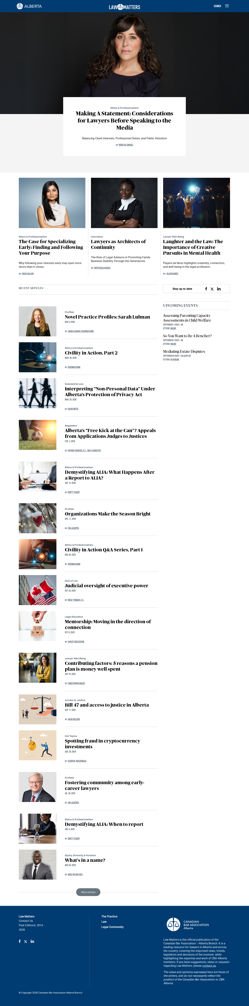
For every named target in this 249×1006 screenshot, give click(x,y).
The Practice (109, 916)
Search (217, 6)
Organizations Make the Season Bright (108, 514)
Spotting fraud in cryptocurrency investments (102, 744)
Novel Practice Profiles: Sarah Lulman (107, 317)
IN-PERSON (174, 359)
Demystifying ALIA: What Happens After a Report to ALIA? (110, 475)
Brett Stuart (74, 492)
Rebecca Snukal (126, 144)
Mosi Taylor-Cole (75, 874)
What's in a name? (85, 860)
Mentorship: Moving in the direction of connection (108, 624)
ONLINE (173, 328)
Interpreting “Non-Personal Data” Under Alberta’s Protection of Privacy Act (110, 392)
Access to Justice (75, 700)
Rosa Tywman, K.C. (76, 599)
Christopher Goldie (76, 683)
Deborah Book (87, 331)
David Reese (73, 408)
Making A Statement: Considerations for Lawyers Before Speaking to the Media (124, 121)
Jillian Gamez (172, 273)
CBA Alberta (73, 528)
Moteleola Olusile (102, 267)
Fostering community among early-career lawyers (104, 785)
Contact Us (26, 920)
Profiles (69, 312)
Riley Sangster (94, 450)
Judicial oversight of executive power (106, 586)
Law (104, 921)
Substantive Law (74, 383)
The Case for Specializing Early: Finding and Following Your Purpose (51, 247)
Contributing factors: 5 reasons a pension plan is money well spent (111, 666)
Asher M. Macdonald (77, 760)
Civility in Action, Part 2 (91, 353)
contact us (209, 965)
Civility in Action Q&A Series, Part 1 (104, 550)
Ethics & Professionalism (124, 107)
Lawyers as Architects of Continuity (118, 244)
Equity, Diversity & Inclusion (80, 855)
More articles (88, 892)
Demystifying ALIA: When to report (104, 824)
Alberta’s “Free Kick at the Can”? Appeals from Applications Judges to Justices (110, 433)
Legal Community (112, 927)
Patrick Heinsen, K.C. (77, 450)
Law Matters (26, 916)
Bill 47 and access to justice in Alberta (107, 705)
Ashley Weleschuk (76, 641)
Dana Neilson (74, 719)
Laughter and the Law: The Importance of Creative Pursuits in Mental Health (193, 247)
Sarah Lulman (74, 331)
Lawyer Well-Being (173, 236)
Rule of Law (71, 580)
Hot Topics (71, 736)
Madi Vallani (28, 273)
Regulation (71, 425)
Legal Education (74, 616)
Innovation (97, 236)
